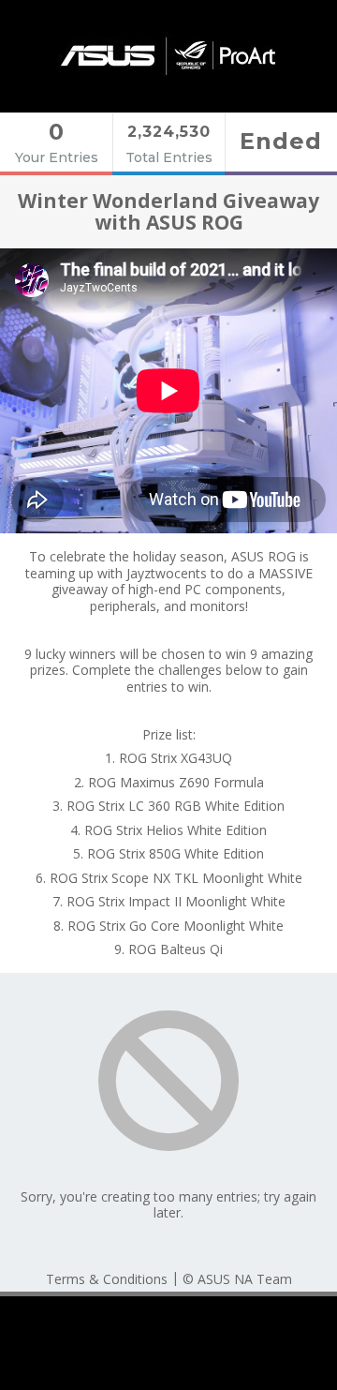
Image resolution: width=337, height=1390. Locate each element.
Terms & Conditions (107, 1279)
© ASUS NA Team (237, 1279)
